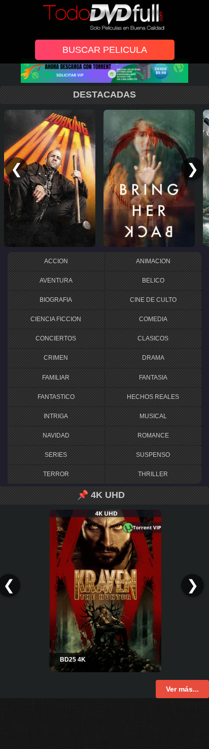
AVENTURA (56, 280)
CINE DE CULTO (153, 299)
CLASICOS (152, 338)
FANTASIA (153, 377)
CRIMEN (56, 357)
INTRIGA (56, 416)
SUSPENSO (153, 454)
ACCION (56, 261)
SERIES (56, 454)
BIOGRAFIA (56, 299)
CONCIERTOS (56, 338)
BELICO (153, 280)
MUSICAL (153, 416)
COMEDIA (153, 319)
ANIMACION (153, 261)
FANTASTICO (56, 396)
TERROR (56, 474)
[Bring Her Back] (149, 177)
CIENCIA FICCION (55, 319)
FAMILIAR (55, 377)
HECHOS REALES (153, 396)
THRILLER (153, 474)
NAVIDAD (56, 435)
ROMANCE (153, 435)
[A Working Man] (49, 177)
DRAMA (153, 357)
